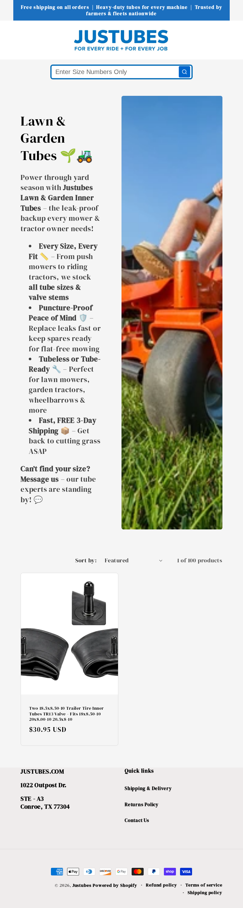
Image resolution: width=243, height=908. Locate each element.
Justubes (81, 885)
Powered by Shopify (115, 885)
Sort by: (86, 560)
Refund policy (161, 885)
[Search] (184, 71)
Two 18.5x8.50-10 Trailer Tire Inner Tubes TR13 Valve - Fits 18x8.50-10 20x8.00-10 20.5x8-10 (66, 714)
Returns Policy (142, 804)
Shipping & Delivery (148, 788)
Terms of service (203, 885)
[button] (17, 40)
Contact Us (137, 820)
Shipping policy (205, 892)
